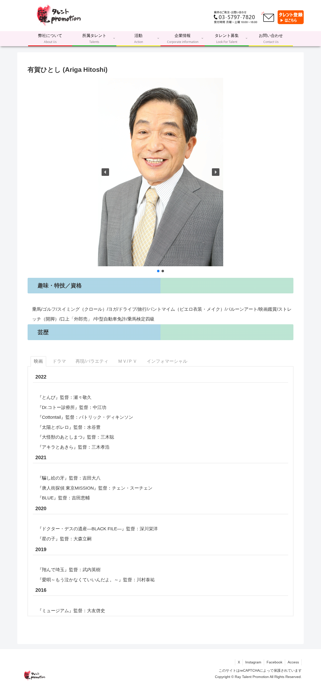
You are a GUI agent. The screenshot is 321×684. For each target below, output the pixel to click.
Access (293, 662)
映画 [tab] (38, 361)
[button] (105, 172)
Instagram (253, 662)
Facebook (274, 662)
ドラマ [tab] (59, 361)
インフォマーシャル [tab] (167, 361)
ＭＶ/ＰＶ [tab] (127, 361)
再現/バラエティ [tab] (91, 361)
